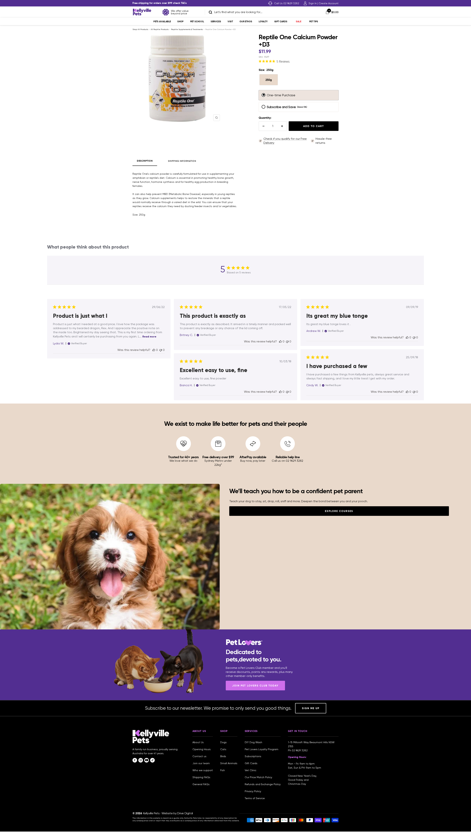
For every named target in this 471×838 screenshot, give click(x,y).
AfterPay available (253, 457)
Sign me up (310, 708)
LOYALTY (263, 21)
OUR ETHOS (246, 21)
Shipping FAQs (201, 777)
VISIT (230, 21)
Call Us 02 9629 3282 (286, 3)
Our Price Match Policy (258, 777)
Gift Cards (280, 21)
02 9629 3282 (300, 750)
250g (268, 80)
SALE (298, 21)
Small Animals (228, 763)
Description (145, 161)
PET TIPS (313, 21)
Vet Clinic (250, 770)
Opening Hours (201, 749)
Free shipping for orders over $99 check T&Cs (159, 3)
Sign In (313, 3)
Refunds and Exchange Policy (263, 784)
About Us (198, 742)
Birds (223, 756)
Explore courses (339, 511)
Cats (223, 749)
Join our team (201, 763)
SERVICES (216, 21)
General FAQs (201, 784)
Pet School (197, 21)
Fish (222, 770)
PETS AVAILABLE (162, 21)
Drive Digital (185, 813)
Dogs (223, 742)
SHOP (180, 21)
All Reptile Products (160, 29)
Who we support (202, 770)
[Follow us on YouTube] (146, 760)
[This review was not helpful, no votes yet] (160, 350)
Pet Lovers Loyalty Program (261, 749)
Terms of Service (255, 798)
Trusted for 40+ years (183, 457)
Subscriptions (253, 756)
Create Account (329, 3)
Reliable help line (288, 457)
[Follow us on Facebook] (134, 760)
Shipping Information (182, 161)
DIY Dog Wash (253, 742)
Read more (149, 336)
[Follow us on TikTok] (152, 760)
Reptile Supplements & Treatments (187, 29)
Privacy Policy (253, 791)
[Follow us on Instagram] (140, 760)
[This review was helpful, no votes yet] (154, 350)
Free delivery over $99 (218, 457)
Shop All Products (140, 29)
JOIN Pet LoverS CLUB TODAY (255, 685)
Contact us (199, 756)
